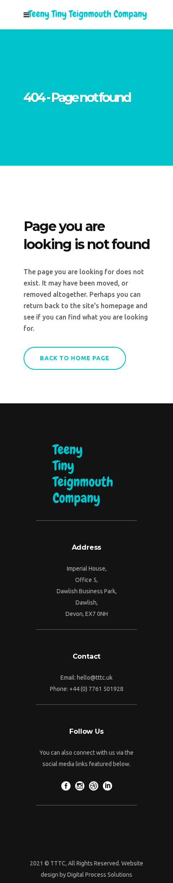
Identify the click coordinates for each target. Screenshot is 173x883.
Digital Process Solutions (99, 874)
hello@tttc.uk (95, 677)
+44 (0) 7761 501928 (96, 689)
